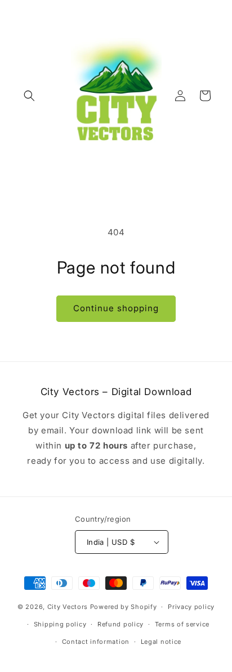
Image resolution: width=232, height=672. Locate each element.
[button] (29, 95)
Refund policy (120, 624)
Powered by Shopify (123, 607)
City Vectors (67, 607)
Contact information (96, 642)
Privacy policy (191, 607)
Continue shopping (116, 308)
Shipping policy (60, 624)
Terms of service (182, 624)
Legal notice (161, 642)
